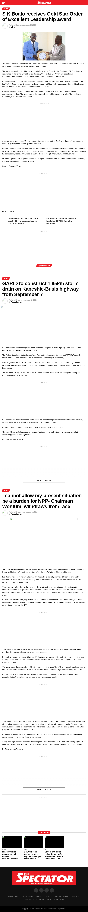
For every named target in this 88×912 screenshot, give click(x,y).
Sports (39, 896)
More (65, 896)
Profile (58, 896)
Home (10, 896)
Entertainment (28, 896)
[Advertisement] (44, 120)
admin (13, 27)
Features (48, 896)
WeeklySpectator (17, 302)
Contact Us (75, 896)
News (17, 896)
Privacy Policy (59, 899)
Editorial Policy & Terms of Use (37, 899)
